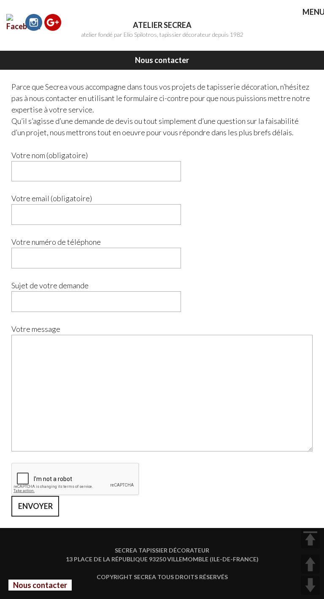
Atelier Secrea (162, 25)
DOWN (310, 585)
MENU (307, 12)
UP (310, 564)
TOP (310, 538)
